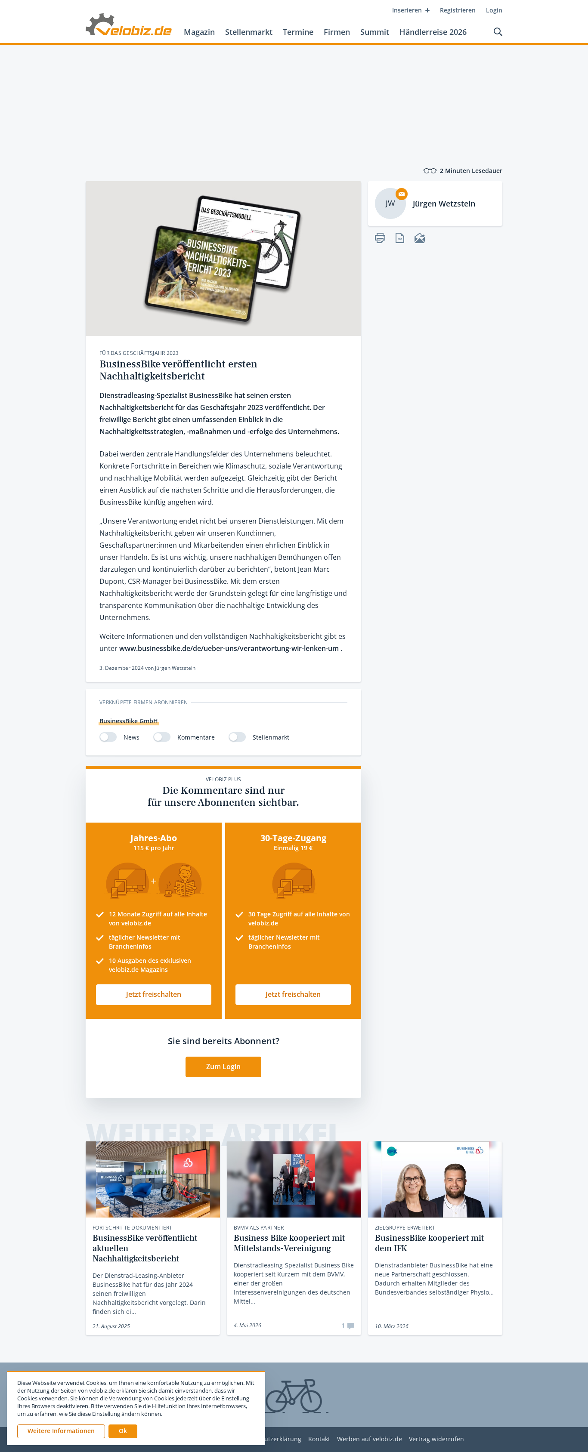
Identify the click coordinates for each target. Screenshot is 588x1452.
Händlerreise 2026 (433, 32)
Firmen (337, 32)
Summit (374, 32)
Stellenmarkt (248, 32)
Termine (298, 32)
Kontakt (319, 1439)
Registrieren (458, 10)
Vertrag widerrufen (436, 1439)
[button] (122, 1431)
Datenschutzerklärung (269, 1439)
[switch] (108, 737)
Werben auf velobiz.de (369, 1439)
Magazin (199, 32)
